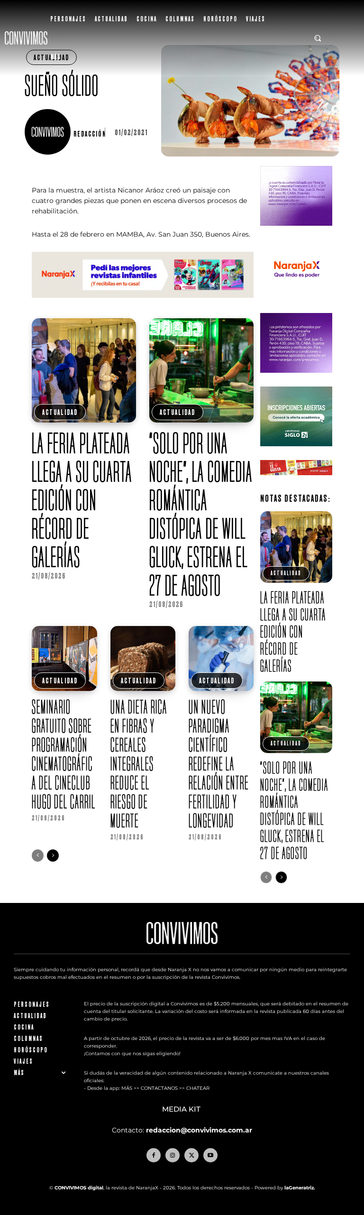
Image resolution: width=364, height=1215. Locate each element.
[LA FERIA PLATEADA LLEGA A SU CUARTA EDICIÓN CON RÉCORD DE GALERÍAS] (84, 370)
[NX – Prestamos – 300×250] (296, 380)
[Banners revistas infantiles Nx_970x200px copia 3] (143, 305)
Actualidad (60, 412)
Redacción (90, 134)
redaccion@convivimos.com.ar (199, 1130)
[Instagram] (172, 1155)
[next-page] (53, 855)
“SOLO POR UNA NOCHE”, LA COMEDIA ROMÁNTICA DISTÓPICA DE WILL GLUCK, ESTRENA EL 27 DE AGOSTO (201, 514)
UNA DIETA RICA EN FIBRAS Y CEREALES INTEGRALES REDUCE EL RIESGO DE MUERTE (138, 763)
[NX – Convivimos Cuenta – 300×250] (296, 233)
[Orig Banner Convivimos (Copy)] (296, 482)
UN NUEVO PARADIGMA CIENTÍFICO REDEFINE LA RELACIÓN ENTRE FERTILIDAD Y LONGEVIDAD (219, 763)
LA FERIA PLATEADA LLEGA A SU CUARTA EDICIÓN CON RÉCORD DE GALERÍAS (82, 499)
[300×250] (296, 306)
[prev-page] (38, 855)
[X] (191, 1155)
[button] (318, 38)
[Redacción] (49, 132)
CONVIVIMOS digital (79, 1188)
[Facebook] (153, 1155)
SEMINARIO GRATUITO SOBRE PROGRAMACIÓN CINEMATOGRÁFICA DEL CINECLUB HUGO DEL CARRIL (64, 754)
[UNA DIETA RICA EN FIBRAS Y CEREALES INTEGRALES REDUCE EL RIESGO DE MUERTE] (142, 658)
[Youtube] (210, 1155)
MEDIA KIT (182, 1109)
